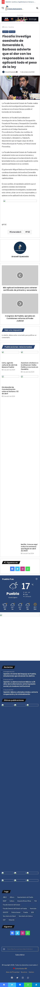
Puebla (25, 912)
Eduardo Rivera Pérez (24, 901)
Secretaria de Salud (9, 916)
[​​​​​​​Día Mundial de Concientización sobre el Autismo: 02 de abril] (10, 380)
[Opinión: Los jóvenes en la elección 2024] (7, 882)
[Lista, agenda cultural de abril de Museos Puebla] (10, 356)
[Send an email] (16, 72)
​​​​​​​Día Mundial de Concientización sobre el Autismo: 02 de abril (10, 390)
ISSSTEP (5, 912)
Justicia (11, 27)
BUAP (4, 901)
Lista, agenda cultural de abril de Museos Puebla (9, 365)
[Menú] (3, 8)
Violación (11, 920)
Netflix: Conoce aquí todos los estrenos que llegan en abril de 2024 (29, 547)
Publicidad (20, 15)
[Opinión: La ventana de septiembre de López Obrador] (32, 875)
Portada (12, 32)
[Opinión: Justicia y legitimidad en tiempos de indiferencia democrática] (7, 875)
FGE (28, 232)
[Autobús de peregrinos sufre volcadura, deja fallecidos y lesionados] (32, 882)
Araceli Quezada (10, 72)
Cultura (12, 901)
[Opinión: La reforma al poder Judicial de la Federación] (20, 882)
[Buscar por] (37, 8)
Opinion (31, 972)
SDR (32, 912)
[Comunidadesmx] (14, 8)
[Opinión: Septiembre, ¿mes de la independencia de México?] (20, 875)
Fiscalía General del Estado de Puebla (15, 908)
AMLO (5, 897)
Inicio (6, 27)
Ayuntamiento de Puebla (25, 897)
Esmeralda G (16, 232)
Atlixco (12, 897)
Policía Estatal (15, 912)
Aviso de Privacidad (12, 972)
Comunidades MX (21, 968)
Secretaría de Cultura (26, 916)
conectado (21, 335)
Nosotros (24, 972)
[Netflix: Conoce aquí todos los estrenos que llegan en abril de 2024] (29, 458)
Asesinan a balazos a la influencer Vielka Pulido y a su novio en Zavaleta (29, 366)
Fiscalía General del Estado (11, 905)
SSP (4, 920)
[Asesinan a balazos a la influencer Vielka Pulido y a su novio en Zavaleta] (29, 356)
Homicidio (33, 908)
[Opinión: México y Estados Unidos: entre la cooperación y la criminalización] (32, 707)
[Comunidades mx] (20, 19)
